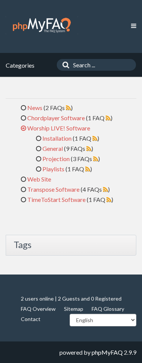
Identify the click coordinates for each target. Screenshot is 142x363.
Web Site (39, 179)
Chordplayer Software (56, 117)
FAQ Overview (38, 309)
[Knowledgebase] (42, 25)
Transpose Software (53, 189)
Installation (57, 138)
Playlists (53, 168)
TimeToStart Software (56, 199)
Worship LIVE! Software (58, 128)
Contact (31, 319)
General (52, 148)
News (34, 107)
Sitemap (73, 309)
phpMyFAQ (107, 352)
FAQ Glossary (108, 309)
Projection (56, 158)
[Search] (64, 65)
